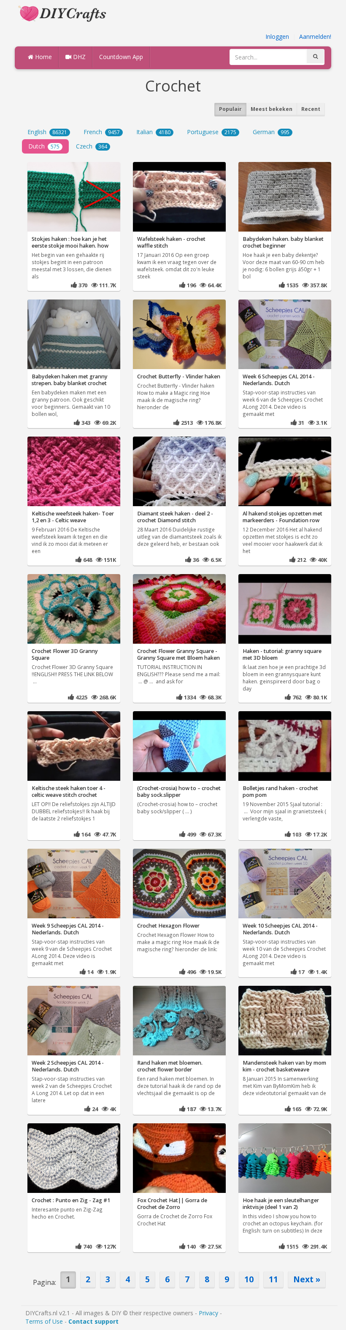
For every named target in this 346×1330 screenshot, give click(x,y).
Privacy (208, 1313)
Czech (91, 146)
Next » (306, 1279)
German (271, 132)
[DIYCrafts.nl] (63, 13)
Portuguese (211, 132)
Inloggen (277, 36)
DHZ (78, 57)
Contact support (93, 1321)
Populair (230, 109)
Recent (310, 109)
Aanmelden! (315, 36)
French (102, 132)
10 (249, 1279)
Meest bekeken (271, 109)
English (47, 132)
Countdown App (121, 57)
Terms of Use (44, 1321)
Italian (153, 132)
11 (273, 1279)
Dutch (43, 146)
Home (42, 57)
